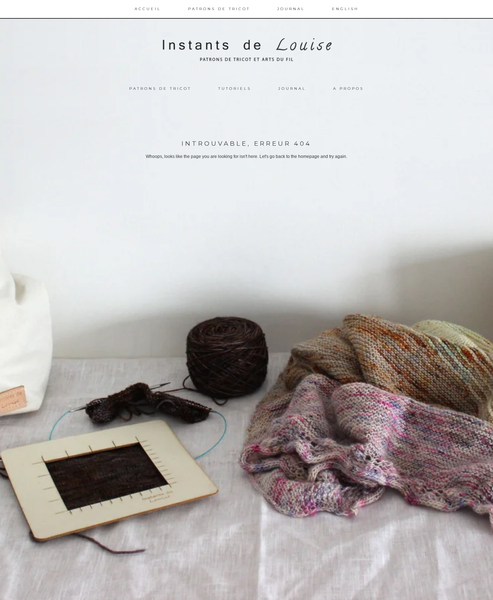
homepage (308, 156)
